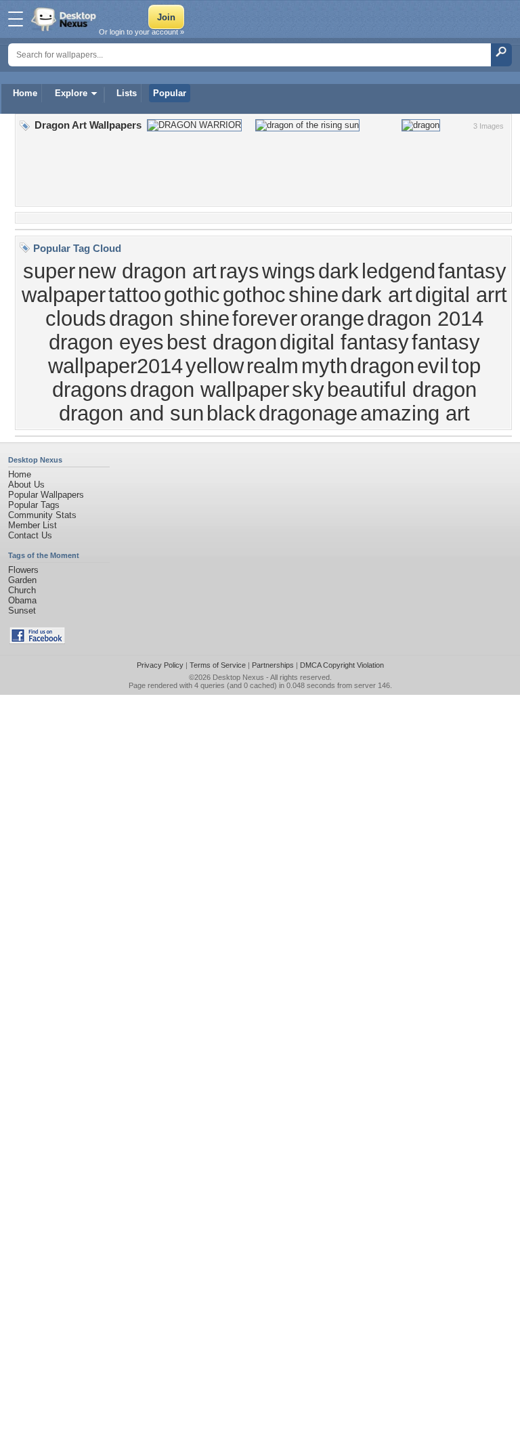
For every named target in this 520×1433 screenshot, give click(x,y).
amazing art (415, 413)
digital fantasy (344, 342)
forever (264, 318)
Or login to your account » (141, 32)
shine (313, 294)
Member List (32, 525)
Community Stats (42, 515)
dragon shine (169, 318)
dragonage (308, 413)
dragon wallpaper (209, 389)
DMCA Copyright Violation (342, 665)
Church (22, 590)
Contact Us (30, 535)
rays (239, 270)
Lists (126, 93)
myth (324, 365)
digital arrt (461, 294)
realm (272, 365)
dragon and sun (131, 413)
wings (289, 270)
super (49, 270)
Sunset (22, 610)
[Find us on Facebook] (37, 641)
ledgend (398, 270)
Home (25, 93)
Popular (169, 93)
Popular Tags (34, 505)
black (231, 413)
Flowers (23, 570)
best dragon (222, 342)
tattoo (134, 294)
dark (338, 270)
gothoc (254, 294)
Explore (71, 93)
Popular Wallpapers (46, 495)
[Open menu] (15, 19)
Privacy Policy (160, 665)
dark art (376, 294)
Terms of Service (218, 665)
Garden (22, 580)
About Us (26, 484)
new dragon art (147, 270)
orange (332, 318)
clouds (75, 318)
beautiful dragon (402, 389)
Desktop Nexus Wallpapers (65, 19)
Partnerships (273, 665)
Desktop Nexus (238, 677)
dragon (382, 365)
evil (433, 365)
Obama (22, 600)
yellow (215, 365)
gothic (192, 294)
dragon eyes (106, 342)
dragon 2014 (425, 318)
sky (308, 389)
